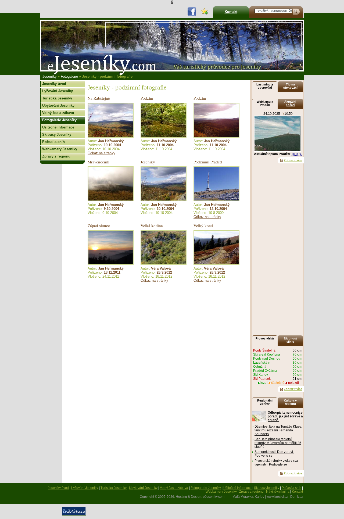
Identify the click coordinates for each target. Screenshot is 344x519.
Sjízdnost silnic (290, 340)
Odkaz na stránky (101, 153)
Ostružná (259, 366)
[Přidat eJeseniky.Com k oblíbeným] (204, 12)
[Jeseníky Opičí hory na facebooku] (192, 11)
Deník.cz (296, 497)
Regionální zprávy (265, 402)
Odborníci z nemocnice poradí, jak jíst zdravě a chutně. (285, 416)
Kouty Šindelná (264, 350)
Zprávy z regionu (56, 156)
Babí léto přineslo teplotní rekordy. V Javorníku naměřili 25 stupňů (278, 443)
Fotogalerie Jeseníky (59, 120)
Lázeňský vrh (263, 362)
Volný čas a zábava (58, 113)
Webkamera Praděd (265, 103)
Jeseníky (49, 76)
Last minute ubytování (264, 86)
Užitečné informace (58, 127)
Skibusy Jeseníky (56, 135)
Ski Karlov (260, 375)
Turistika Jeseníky (57, 98)
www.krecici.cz (277, 497)
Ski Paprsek (262, 379)
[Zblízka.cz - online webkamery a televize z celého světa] (74, 517)
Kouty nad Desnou (266, 358)
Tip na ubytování (290, 86)
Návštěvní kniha (277, 491)
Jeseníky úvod (54, 84)
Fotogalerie (69, 76)
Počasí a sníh (53, 142)
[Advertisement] (203, 35)
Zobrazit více (293, 160)
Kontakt (231, 12)
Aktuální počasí (290, 103)
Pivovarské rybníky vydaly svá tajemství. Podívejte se (276, 462)
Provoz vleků (265, 338)
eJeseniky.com (213, 497)
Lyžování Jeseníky (57, 91)
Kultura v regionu (290, 402)
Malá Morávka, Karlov (248, 497)
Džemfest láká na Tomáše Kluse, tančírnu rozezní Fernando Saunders (278, 430)
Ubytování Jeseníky (58, 105)
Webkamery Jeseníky (59, 149)
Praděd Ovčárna (265, 371)
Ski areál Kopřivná (266, 354)
